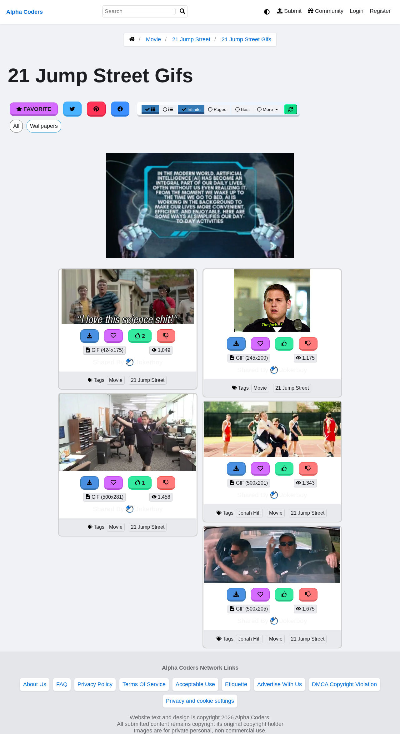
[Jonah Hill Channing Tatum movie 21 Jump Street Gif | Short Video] (272, 581)
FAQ (62, 684)
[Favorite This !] (113, 336)
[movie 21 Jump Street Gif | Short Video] (128, 322)
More (268, 109)
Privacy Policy (95, 684)
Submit (292, 11)
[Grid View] (150, 109)
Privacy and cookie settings (200, 701)
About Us (34, 684)
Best (245, 109)
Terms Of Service (144, 684)
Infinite (194, 109)
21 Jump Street (191, 39)
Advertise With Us (279, 684)
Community (328, 11)
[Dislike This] (166, 336)
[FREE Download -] (89, 336)
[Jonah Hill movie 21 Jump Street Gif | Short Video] (272, 455)
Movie (153, 39)
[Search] (182, 11)
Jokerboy (149, 362)
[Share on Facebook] (120, 109)
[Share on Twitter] (72, 109)
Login (356, 11)
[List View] (168, 109)
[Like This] (284, 344)
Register (380, 11)
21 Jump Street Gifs (246, 39)
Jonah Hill (249, 513)
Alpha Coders (24, 12)
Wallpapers (44, 126)
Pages (220, 109)
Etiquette (236, 684)
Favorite (36, 109)
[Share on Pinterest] (96, 109)
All (16, 126)
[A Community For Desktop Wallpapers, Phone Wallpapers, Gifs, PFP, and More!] (132, 39)
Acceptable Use (195, 684)
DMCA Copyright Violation (344, 684)
